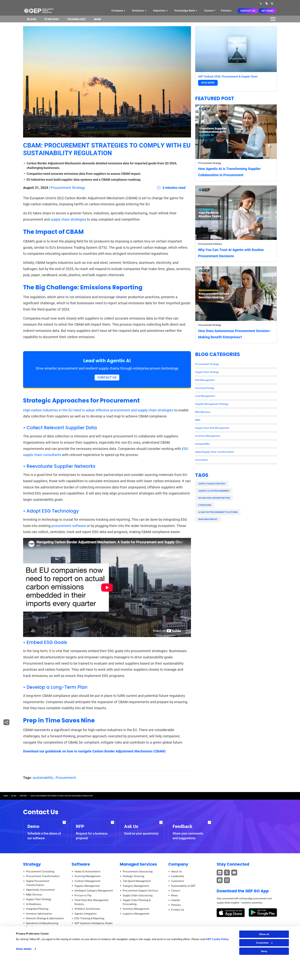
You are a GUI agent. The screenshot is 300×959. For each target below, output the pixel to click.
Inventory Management (207, 435)
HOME (5, 796)
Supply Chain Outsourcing (137, 895)
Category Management (136, 885)
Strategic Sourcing (133, 876)
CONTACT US (106, 377)
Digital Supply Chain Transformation (214, 451)
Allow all (264, 934)
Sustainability (202, 443)
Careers (209, 10)
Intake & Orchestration (87, 871)
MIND (97, 19)
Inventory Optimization (39, 913)
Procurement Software (210, 244)
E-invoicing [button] (204, 505)
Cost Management (205, 396)
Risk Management (205, 380)
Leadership (177, 876)
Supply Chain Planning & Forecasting (137, 902)
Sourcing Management (87, 876)
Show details (24, 948)
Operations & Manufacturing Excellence (42, 925)
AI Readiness (33, 904)
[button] (266, 3)
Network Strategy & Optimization (45, 918)
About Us (176, 871)
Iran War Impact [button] (208, 519)
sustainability (43, 778)
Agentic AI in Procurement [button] (214, 490)
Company (117, 10)
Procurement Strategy (68, 188)
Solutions (138, 10)
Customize (262, 942)
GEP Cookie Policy (217, 939)
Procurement (66, 778)
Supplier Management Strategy (211, 404)
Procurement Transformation (43, 876)
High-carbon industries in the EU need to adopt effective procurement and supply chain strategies (98, 410)
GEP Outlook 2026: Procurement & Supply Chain (228, 76)
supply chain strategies (68, 219)
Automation (201, 459)
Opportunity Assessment (40, 889)
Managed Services (138, 864)
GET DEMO (267, 10)
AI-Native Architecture (87, 908)
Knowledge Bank (185, 10)
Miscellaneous (202, 412)
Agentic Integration (85, 913)
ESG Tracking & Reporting (89, 918)
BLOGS (31, 19)
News (174, 895)
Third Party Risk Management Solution (91, 902)
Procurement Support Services (140, 890)
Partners (226, 10)
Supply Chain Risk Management (212, 427)
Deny (264, 951)
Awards (175, 900)
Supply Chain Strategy (207, 372)
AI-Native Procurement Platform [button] (218, 512)
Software (81, 864)
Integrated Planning (37, 908)
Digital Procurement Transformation (37, 883)
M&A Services (34, 894)
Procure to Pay (82, 895)
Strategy (51, 19)
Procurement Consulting (40, 871)
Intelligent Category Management (93, 890)
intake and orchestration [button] (214, 498)
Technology (76, 19)
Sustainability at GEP (183, 885)
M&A (197, 419)
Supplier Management (87, 885)
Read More (208, 82)
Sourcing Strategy (204, 388)
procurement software (68, 526)
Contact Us (247, 10)
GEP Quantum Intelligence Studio (93, 923)
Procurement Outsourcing (137, 871)
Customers (177, 881)
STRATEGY (23, 796)
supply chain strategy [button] (212, 483)
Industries (159, 10)
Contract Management (87, 881)
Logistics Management (136, 913)
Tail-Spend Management (137, 881)
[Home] (39, 10)
